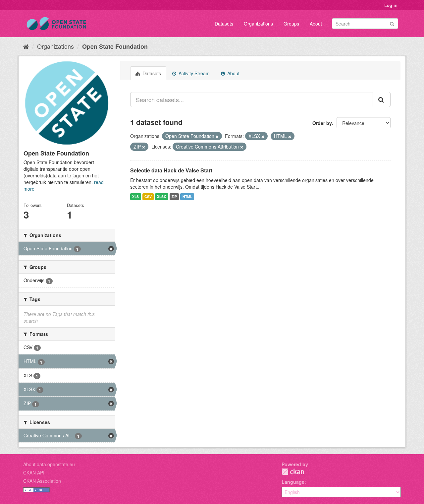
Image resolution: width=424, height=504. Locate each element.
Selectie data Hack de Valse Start (171, 170)
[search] (382, 99)
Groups (291, 23)
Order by (322, 123)
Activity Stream (193, 73)
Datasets (224, 23)
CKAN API (33, 472)
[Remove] (217, 136)
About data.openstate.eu (49, 464)
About (316, 23)
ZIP (174, 196)
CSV (148, 196)
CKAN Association (42, 480)
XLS (135, 196)
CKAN (293, 471)
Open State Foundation (115, 46)
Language (293, 481)
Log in (391, 5)
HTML (187, 196)
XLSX (161, 196)
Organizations (258, 23)
